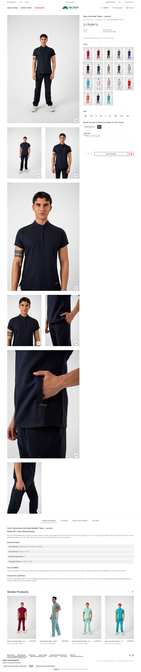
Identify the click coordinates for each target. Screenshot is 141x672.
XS (91, 116)
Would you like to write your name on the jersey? (103, 122)
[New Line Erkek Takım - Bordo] (98, 54)
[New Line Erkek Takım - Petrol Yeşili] (118, 69)
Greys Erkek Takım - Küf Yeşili (17, 641)
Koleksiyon (39, 8)
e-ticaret (70, 669)
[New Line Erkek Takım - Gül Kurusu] (88, 98)
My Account (10, 655)
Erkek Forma (26, 8)
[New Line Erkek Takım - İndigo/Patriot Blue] (98, 98)
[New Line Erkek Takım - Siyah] (108, 54)
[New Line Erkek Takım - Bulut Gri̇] (108, 84)
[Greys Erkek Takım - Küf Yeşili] (21, 617)
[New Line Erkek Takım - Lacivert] (88, 69)
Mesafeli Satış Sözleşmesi (58, 655)
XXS (85, 116)
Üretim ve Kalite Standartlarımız (17, 656)
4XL (128, 116)
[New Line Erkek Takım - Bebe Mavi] (129, 69)
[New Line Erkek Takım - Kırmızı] (129, 84)
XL (110, 116)
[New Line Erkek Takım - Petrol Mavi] (98, 69)
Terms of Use (53, 656)
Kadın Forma (12, 8)
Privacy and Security (76, 656)
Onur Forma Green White (109, 31)
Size (85, 111)
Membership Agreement (38, 656)
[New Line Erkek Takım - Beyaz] (98, 84)
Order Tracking (111, 2)
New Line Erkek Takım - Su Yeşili (51, 641)
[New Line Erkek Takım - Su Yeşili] (118, 84)
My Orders (32, 655)
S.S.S (20, 2)
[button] (132, 591)
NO (99, 127)
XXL (115, 116)
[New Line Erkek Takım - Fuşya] (88, 54)
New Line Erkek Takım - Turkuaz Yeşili (85, 641)
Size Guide (63, 656)
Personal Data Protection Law (16, 657)
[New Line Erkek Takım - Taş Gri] (108, 69)
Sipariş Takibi (43, 655)
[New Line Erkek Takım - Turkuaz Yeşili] (108, 98)
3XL (121, 116)
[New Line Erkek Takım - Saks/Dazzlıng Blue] (129, 54)
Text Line (86, 133)
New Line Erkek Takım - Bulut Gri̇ (116, 641)
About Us (72, 655)
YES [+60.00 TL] (89, 127)
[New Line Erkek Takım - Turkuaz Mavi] (88, 84)
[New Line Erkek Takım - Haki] (118, 54)
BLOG (27, 2)
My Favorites (118, 8)
